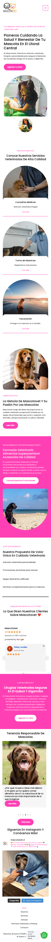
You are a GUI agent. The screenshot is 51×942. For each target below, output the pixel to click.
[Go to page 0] (21, 673)
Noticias (24, 920)
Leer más (12, 801)
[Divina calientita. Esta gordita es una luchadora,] (25, 873)
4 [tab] (25, 815)
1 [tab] (18, 815)
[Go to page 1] (23, 673)
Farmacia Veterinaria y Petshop (24, 923)
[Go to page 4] (29, 673)
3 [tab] (23, 815)
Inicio (24, 908)
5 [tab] (28, 815)
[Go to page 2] (25, 673)
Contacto (24, 927)
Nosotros (24, 912)
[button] (5, 778)
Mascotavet (11, 628)
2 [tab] (21, 815)
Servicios (24, 916)
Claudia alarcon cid (23, 647)
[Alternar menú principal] (45, 8)
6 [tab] (30, 815)
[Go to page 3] (27, 673)
